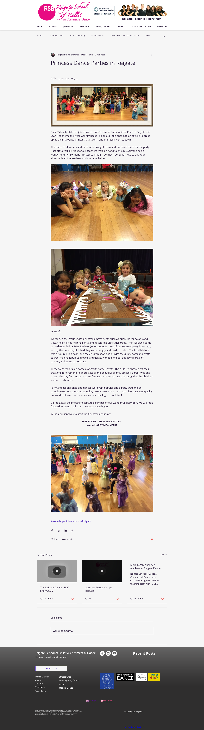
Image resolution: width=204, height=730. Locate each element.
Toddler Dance (97, 35)
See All (164, 554)
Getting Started (57, 35)
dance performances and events (125, 35)
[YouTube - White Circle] (114, 653)
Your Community (77, 35)
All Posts (41, 35)
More (147, 35)
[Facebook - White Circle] (102, 653)
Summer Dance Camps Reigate (98, 589)
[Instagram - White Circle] (108, 653)
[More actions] (151, 54)
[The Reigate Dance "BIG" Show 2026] (57, 571)
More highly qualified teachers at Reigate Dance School (145, 566)
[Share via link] (72, 530)
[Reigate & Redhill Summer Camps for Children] (102, 571)
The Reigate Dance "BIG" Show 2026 (54, 589)
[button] (163, 35)
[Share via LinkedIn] (65, 530)
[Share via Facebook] (52, 530)
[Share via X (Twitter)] (58, 530)
